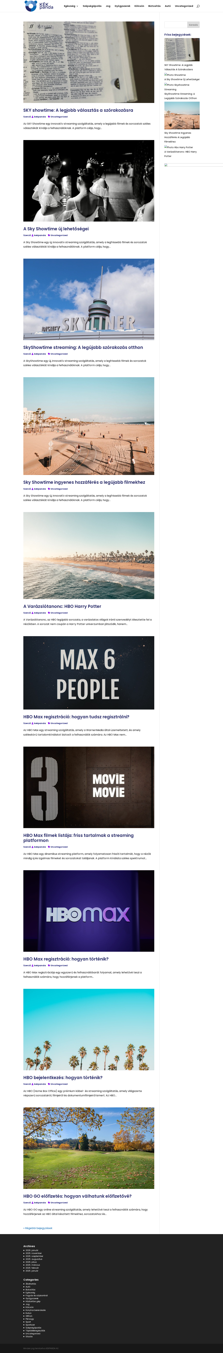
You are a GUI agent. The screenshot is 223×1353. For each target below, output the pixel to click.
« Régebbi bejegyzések (37, 1228)
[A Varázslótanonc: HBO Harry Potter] (178, 147)
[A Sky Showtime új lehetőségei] (175, 75)
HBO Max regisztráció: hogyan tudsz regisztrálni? (76, 717)
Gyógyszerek (32, 1298)
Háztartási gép (33, 1301)
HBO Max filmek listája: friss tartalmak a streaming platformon (78, 837)
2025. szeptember (34, 1256)
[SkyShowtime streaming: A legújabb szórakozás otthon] (182, 87)
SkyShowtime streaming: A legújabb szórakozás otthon (83, 347)
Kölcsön (30, 1307)
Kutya (28, 1313)
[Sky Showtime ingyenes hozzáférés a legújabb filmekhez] (182, 116)
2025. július (31, 1262)
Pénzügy (30, 1319)
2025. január (32, 1270)
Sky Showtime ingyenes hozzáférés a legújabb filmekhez (84, 482)
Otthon (29, 1316)
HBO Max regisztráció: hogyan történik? (66, 959)
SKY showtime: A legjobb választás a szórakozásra (78, 110)
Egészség (30, 1292)
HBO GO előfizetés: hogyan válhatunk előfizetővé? (77, 1196)
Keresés (193, 25)
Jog (28, 1304)
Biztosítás (30, 1289)
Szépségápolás (33, 1327)
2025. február (32, 1267)
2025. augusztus (34, 1259)
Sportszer (30, 1324)
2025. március (33, 1265)
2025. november (34, 1253)
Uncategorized (59, 116)
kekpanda (40, 116)
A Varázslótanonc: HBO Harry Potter (62, 606)
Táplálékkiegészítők (35, 1330)
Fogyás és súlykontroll (37, 1295)
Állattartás (31, 1283)
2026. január (32, 1250)
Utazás (29, 1336)
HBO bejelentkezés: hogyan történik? (63, 1078)
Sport (28, 1321)
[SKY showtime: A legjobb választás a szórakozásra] (182, 50)
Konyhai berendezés (36, 1310)
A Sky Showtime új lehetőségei (56, 229)
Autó (28, 1286)
